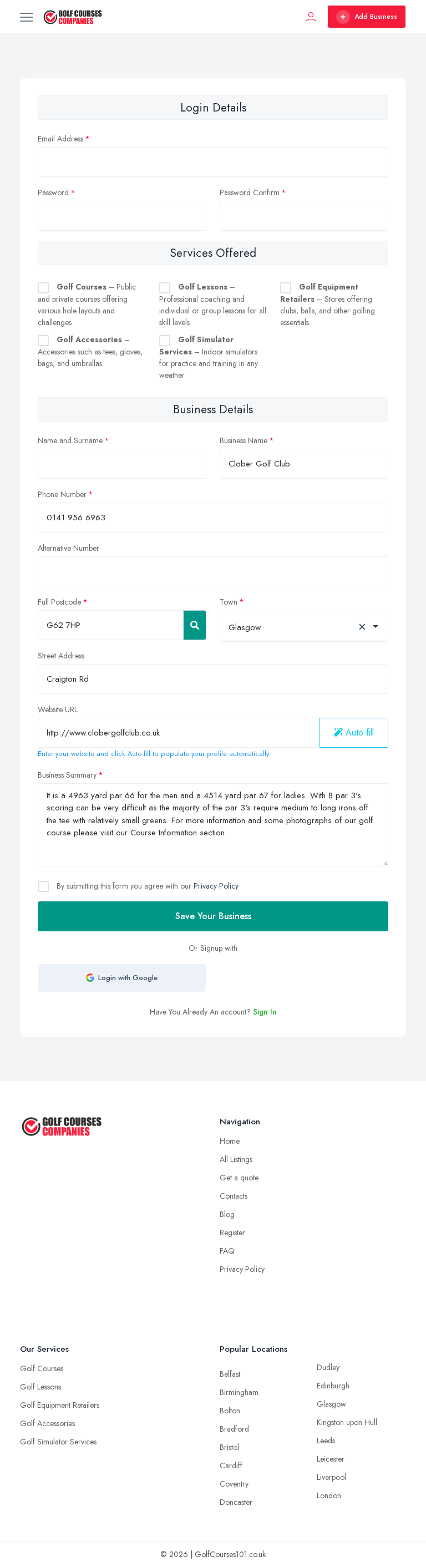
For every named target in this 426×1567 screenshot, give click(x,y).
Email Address (60, 138)
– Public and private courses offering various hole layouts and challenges (87, 304)
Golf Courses (41, 1368)
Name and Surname (70, 440)
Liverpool (331, 1477)
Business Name (243, 440)
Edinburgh (333, 1385)
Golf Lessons (40, 1386)
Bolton (230, 1410)
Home (230, 1141)
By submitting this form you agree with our (146, 885)
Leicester (330, 1458)
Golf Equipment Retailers (59, 1405)
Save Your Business (213, 916)
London (329, 1495)
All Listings (236, 1159)
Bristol (229, 1447)
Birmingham (239, 1392)
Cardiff (231, 1465)
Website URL (58, 709)
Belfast (230, 1374)
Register (232, 1232)
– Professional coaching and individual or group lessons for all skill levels (212, 304)
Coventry (234, 1483)
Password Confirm (250, 192)
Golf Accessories (47, 1423)
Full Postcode (59, 601)
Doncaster (236, 1502)
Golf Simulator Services (58, 1441)
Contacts (233, 1195)
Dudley (328, 1367)
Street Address (61, 655)
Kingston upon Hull (347, 1422)
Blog (227, 1214)
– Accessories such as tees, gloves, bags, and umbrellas (90, 351)
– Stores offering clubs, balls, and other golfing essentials (327, 304)
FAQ (227, 1250)
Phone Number (62, 494)
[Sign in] (311, 16)
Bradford (234, 1428)
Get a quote (239, 1177)
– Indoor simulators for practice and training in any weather (208, 357)
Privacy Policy (216, 885)
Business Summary (67, 774)
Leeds (326, 1440)
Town (228, 601)
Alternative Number (68, 548)
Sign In (265, 1011)
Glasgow (331, 1403)
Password (53, 192)
